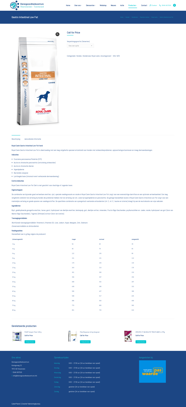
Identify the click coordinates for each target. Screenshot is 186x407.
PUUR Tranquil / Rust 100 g (33, 332)
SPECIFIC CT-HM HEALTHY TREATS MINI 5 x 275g (150, 332)
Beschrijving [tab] (16, 139)
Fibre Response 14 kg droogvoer (90, 332)
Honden (79, 56)
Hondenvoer (87, 56)
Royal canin (96, 56)
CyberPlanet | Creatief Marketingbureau (26, 403)
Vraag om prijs (30, 342)
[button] (57, 34)
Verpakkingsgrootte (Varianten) (78, 41)
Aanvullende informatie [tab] (33, 139)
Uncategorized (106, 56)
